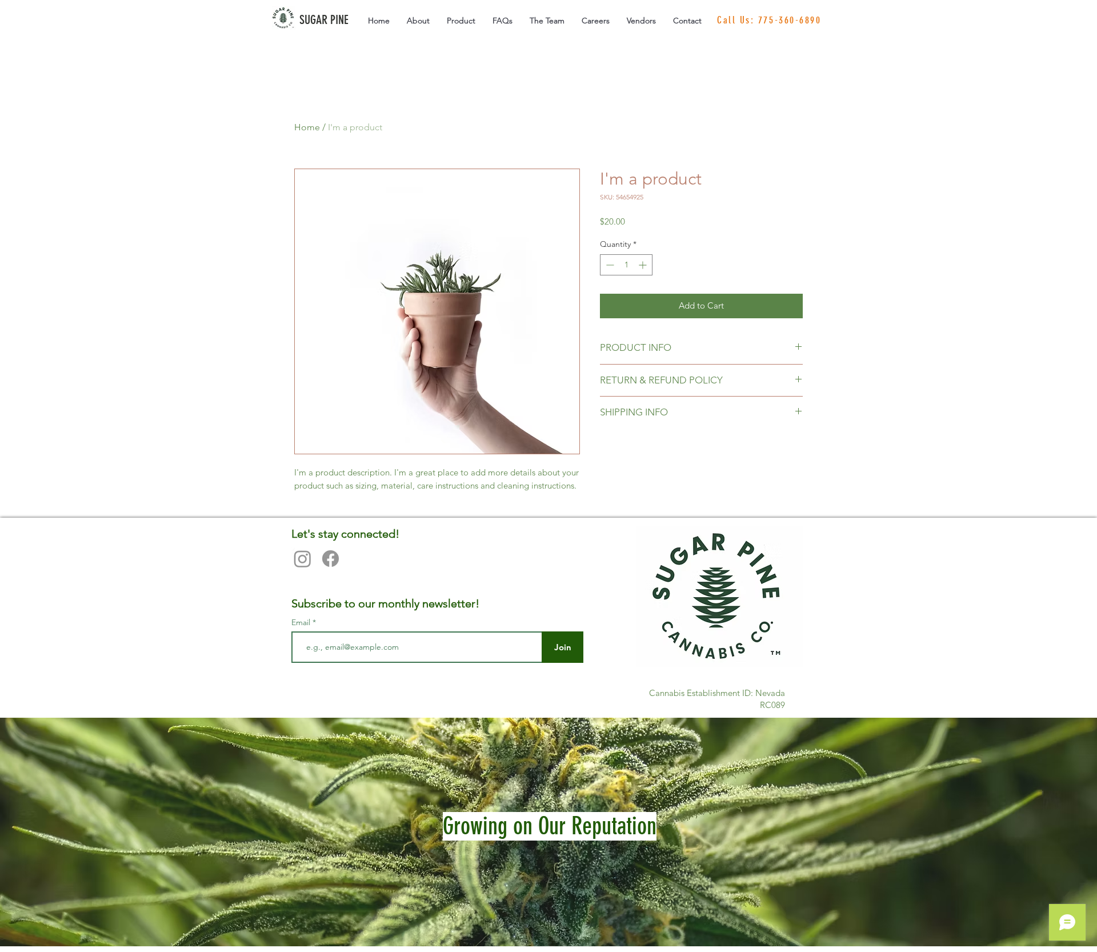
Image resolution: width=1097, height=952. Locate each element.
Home (307, 127)
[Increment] (643, 265)
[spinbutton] (626, 265)
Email (302, 622)
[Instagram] (302, 558)
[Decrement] (609, 265)
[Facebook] (330, 558)
